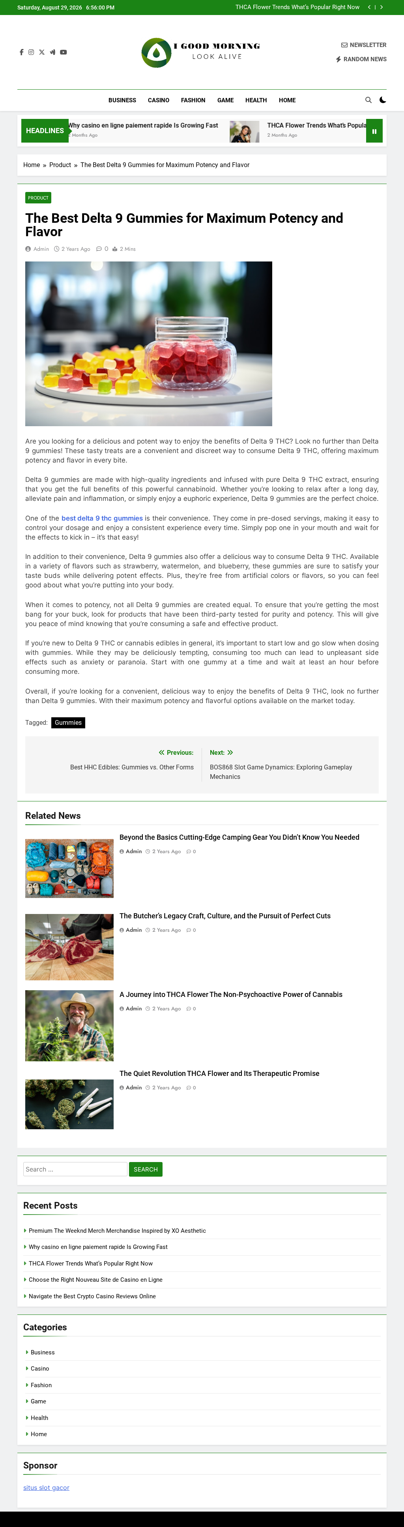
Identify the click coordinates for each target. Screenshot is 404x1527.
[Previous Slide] (369, 7)
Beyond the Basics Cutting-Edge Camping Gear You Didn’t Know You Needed (239, 837)
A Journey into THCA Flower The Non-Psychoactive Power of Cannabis (231, 995)
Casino (158, 100)
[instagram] (31, 52)
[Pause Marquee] (374, 131)
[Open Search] (368, 100)
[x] (41, 52)
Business (122, 100)
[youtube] (63, 52)
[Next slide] (381, 7)
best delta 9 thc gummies (102, 518)
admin (41, 249)
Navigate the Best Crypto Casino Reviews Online (92, 1296)
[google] (52, 52)
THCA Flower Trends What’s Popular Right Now (297, 7)
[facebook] (21, 52)
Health (256, 100)
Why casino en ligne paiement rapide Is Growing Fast (116, 125)
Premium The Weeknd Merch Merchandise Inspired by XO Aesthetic (117, 1230)
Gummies (68, 722)
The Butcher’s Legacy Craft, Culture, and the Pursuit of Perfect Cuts (225, 916)
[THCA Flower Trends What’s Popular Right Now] (217, 135)
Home (287, 100)
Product (38, 197)
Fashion (193, 100)
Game (225, 100)
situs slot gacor (46, 1487)
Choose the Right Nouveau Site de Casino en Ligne (96, 1279)
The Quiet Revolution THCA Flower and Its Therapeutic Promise (220, 1074)
